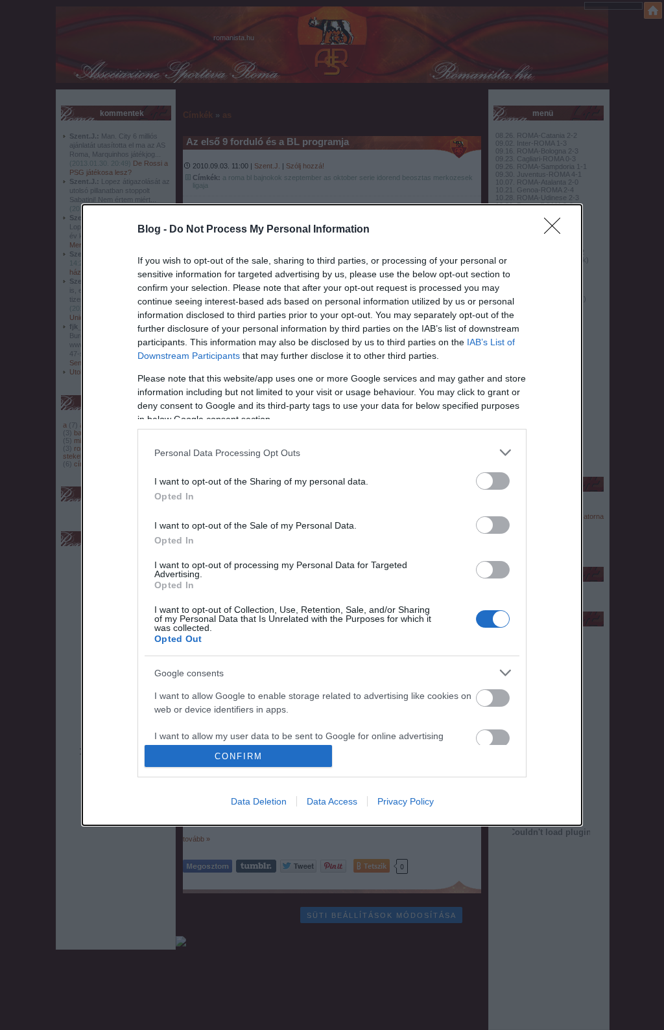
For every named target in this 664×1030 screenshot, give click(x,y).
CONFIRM (239, 756)
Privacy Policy (405, 801)
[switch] (493, 481)
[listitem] (332, 452)
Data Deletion (259, 801)
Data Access (332, 801)
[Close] (556, 230)
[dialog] (332, 515)
